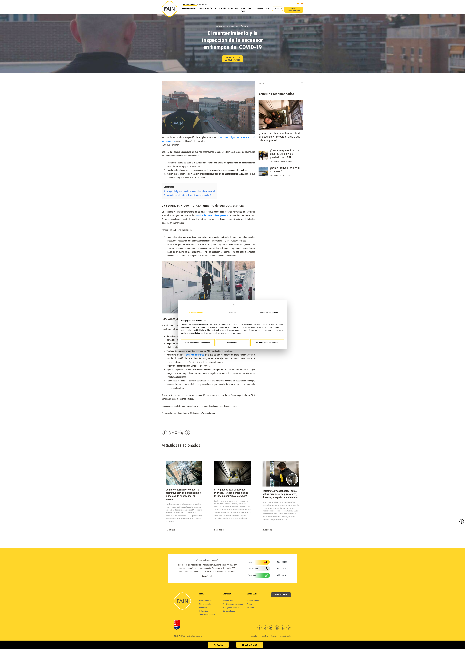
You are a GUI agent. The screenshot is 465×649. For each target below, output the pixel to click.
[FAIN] (169, 9)
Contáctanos (251, 645)
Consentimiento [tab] (196, 313)
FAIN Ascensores (205, 600)
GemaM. (290, 161)
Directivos (251, 607)
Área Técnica (281, 595)
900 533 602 (282, 562)
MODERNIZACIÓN (205, 9)
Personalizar (231, 343)
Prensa (249, 604)
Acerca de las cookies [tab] (269, 313)
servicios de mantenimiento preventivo (212, 215)
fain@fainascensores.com (233, 604)
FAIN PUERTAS (203, 4)
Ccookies (274, 636)
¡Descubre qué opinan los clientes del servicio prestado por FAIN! (284, 154)
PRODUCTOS (233, 9)
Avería (220, 645)
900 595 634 (228, 600)
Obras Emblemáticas (207, 614)
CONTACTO (277, 9)
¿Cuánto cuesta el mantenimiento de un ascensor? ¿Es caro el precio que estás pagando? (280, 136)
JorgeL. (288, 175)
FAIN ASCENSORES (190, 4)
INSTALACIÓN (220, 9)
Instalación (203, 611)
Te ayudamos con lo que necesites (232, 58)
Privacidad (264, 636)
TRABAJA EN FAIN (246, 10)
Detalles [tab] (232, 313)
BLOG (268, 9)
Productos (203, 607)
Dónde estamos (229, 611)
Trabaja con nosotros (231, 607)
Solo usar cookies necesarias (197, 343)
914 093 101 (282, 575)
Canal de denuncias (285, 636)
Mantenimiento (205, 604)
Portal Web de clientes (194, 354)
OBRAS (260, 9)
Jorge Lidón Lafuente (242, 26)
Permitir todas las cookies (267, 343)
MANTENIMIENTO (189, 9)
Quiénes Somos (253, 600)
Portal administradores (294, 9)
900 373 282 (282, 568)
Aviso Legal (255, 636)
